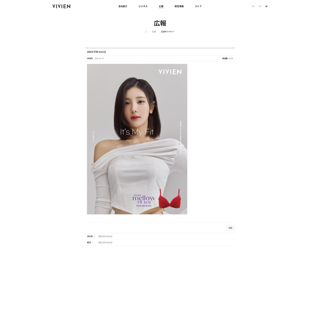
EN (260, 6)
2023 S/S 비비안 (105, 242)
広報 (161, 6)
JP (266, 6)
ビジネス (143, 6)
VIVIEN (61, 6)
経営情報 (179, 6)
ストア (198, 6)
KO (253, 6)
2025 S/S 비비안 (105, 236)
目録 (230, 227)
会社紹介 (122, 6)
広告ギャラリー (168, 31)
